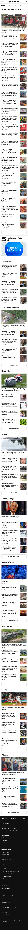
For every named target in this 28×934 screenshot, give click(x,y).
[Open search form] (26, 1)
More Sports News (13, 749)
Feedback (4, 912)
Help (2, 909)
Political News (5, 823)
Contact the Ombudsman (8, 914)
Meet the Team (5, 852)
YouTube (3, 837)
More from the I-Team (13, 492)
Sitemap (3, 864)
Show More (13, 232)
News (9, 5)
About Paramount (6, 902)
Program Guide (5, 854)
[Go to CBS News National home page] (14, 2)
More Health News (13, 428)
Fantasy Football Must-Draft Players (10, 831)
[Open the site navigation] (5, 1)
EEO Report (4, 878)
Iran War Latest (5, 826)
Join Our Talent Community (8, 907)
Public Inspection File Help (8, 873)
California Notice (5, 888)
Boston (3, 5)
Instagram (4, 842)
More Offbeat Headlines (13, 812)
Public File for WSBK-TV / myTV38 (10, 871)
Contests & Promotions (7, 857)
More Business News (13, 620)
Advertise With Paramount (8, 904)
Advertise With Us (6, 859)
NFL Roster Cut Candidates (8, 828)
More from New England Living (13, 684)
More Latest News (14, 365)
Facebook (4, 840)
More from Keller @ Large (13, 556)
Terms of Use (4, 893)
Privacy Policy (5, 885)
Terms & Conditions (6, 862)
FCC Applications (6, 876)
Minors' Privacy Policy (7, 895)
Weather (16, 5)
